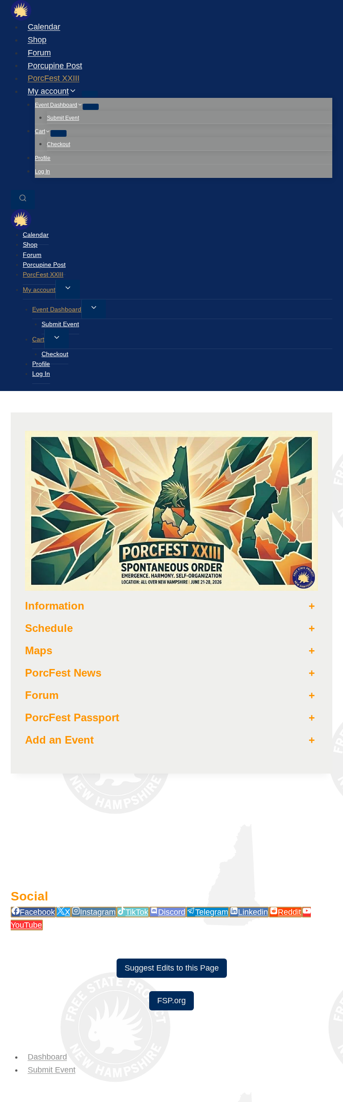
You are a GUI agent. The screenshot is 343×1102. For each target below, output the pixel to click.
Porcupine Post (55, 65)
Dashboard (47, 1056)
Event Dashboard (56, 309)
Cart (38, 339)
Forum (39, 52)
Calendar (44, 26)
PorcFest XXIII (53, 78)
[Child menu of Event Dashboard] (91, 107)
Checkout (58, 144)
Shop (37, 39)
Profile (42, 158)
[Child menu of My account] (90, 94)
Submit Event (63, 118)
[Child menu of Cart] (58, 133)
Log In (42, 171)
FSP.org (171, 1000)
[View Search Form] (23, 199)
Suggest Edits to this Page (172, 967)
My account (39, 289)
